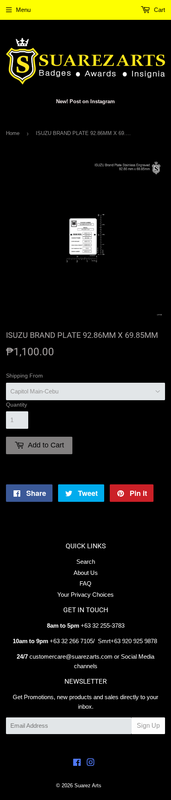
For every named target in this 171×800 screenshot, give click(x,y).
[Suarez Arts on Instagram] (91, 763)
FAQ (85, 583)
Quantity (16, 404)
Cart (158, 9)
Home (12, 133)
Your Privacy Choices (85, 594)
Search (85, 561)
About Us (86, 572)
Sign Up (148, 725)
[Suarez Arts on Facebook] (77, 763)
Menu (23, 9)
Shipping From (24, 375)
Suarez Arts (87, 785)
